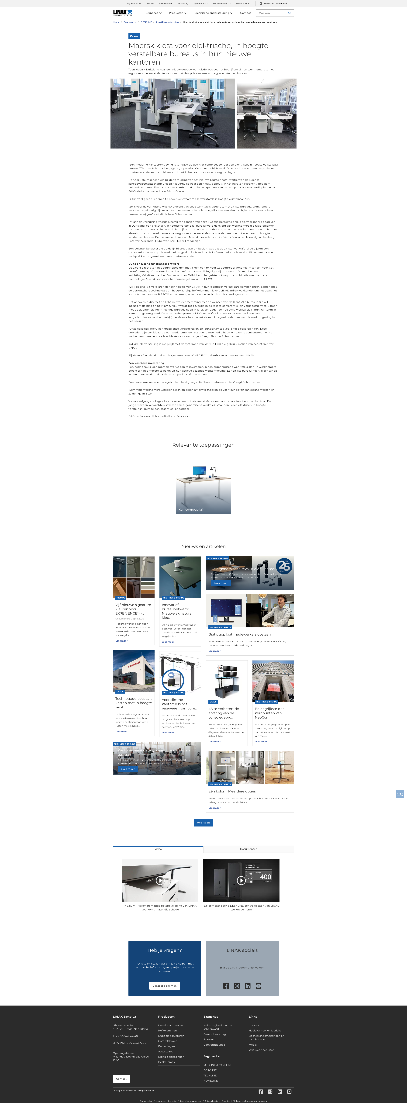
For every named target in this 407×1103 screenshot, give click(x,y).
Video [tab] (158, 849)
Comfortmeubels (214, 1044)
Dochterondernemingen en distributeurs (266, 1037)
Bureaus (209, 1039)
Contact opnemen (165, 985)
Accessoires (165, 1051)
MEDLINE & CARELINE (218, 1065)
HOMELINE (211, 1080)
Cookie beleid (146, 1101)
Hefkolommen (167, 1030)
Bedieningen (166, 1046)
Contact (121, 1078)
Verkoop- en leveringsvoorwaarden (250, 1101)
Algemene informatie (166, 1101)
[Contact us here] (400, 794)
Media (253, 1044)
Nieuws (150, 3)
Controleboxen (167, 1041)
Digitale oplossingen (171, 1056)
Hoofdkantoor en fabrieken (266, 1030)
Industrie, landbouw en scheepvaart (218, 1027)
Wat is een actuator (261, 1049)
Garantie (226, 1101)
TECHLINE (210, 1075)
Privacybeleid (211, 1101)
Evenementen (165, 3)
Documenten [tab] (248, 849)
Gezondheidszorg (215, 1034)
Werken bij (182, 3)
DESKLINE (210, 1070)
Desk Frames (166, 1062)
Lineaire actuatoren (170, 1025)
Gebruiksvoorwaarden (190, 1101)
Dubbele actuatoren (171, 1035)
